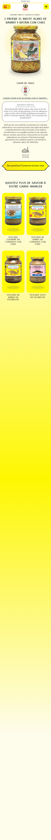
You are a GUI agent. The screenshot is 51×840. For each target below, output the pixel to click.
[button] (46, 6)
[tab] (25, 105)
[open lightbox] (25, 90)
